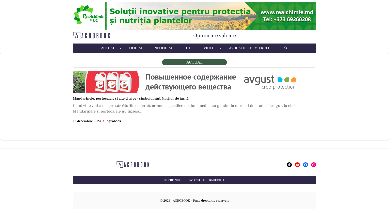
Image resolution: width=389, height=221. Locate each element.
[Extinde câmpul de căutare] (285, 48)
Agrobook (114, 121)
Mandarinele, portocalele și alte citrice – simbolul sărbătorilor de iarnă (130, 98)
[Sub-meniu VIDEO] (220, 48)
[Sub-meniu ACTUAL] (120, 48)
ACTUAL (194, 62)
